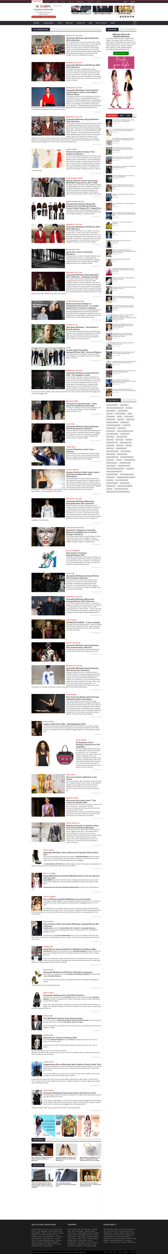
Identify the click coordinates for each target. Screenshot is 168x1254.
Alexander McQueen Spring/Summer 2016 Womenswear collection (82, 427)
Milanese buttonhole (112, 422)
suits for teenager (120, 413)
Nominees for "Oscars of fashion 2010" (60, 1037)
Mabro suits (120, 445)
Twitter (123, 17)
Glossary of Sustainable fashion (115, 468)
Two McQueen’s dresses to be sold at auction (63, 1018)
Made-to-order (119, 1229)
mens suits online (125, 451)
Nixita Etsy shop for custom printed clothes (118, 491)
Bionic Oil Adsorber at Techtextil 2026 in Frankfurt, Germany (123, 278)
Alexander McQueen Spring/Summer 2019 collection (82, 39)
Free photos (110, 480)
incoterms (119, 460)
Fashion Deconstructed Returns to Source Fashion (123, 194)
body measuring (124, 483)
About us (71, 1)
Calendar (55, 1)
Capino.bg (109, 489)
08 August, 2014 (97, 717)
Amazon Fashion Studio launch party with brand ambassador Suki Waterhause (83, 474)
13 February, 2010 (96, 1085)
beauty (130, 413)
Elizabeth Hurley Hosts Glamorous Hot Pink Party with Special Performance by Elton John (123, 270)
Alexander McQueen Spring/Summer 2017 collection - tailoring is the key (82, 276)
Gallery (63, 1)
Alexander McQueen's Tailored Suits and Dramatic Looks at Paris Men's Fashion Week (82, 92)
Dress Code (69, 23)
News (90, 23)
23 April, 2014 (98, 770)
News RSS (70, 1252)
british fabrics (110, 437)
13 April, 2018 (98, 173)
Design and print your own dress (126, 477)
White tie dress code (125, 442)
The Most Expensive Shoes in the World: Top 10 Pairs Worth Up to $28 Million (66, 1159)
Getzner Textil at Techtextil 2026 (121, 259)
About (110, 1252)
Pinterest (125, 17)
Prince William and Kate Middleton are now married (66, 899)
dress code (110, 413)
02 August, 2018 (97, 83)
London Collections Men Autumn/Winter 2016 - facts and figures (83, 351)
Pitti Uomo (128, 445)
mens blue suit (124, 422)
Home (105, 1252)
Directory (46, 1)
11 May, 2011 (98, 892)
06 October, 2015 (97, 440)
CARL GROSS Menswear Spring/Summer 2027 (123, 204)
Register (132, 1)
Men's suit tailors (86, 1229)
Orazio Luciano (129, 416)
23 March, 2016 (97, 341)
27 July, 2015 (98, 494)
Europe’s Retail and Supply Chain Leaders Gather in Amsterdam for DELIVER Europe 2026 (124, 214)
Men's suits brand (122, 454)
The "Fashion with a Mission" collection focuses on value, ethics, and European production (123, 307)
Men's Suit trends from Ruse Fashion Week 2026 (124, 232)
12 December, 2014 (96, 654)
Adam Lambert (124, 405)
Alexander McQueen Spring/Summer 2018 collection (82, 120)
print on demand (111, 465)
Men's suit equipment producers (83, 1235)
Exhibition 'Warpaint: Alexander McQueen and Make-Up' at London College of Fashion (81, 532)
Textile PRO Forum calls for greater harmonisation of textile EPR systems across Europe (122, 149)
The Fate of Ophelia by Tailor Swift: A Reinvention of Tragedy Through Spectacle (124, 389)
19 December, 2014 (96, 633)
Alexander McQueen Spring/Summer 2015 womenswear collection (82, 646)
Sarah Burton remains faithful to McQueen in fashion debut (69, 949)
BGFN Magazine (37, 1)
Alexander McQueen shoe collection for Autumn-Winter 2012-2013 (70, 853)
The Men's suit (81, 23)
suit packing (110, 439)
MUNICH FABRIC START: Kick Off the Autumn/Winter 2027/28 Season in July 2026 (123, 186)
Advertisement (80, 1)
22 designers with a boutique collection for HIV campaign (88, 744)
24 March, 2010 (97, 1057)
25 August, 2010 (97, 988)
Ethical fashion (111, 477)
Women (113, 23)
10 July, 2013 (98, 818)
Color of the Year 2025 (122, 480)
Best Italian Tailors (121, 448)
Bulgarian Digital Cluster (80, 1252)
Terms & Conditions (123, 1252)
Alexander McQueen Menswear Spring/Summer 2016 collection (80, 502)
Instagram (130, 17)
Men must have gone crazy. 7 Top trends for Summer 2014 (81, 801)
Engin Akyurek (121, 428)
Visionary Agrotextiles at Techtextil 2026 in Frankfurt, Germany (124, 287)
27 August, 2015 (97, 462)
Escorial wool (110, 460)
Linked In (128, 17)
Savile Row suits (125, 434)
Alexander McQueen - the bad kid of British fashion (82, 328)
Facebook (120, 17)
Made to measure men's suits (125, 431)
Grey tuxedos (110, 445)
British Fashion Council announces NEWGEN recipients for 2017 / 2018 (82, 181)
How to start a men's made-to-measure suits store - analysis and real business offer (90, 1184)
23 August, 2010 (97, 1011)
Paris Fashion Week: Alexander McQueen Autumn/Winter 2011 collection (71, 925)
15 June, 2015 (98, 523)
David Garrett (126, 425)
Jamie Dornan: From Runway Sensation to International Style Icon (123, 167)
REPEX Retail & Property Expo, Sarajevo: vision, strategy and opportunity (123, 352)
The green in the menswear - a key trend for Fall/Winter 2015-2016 (81, 404)
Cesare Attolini (110, 416)
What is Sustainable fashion (114, 471)
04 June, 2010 (98, 1030)
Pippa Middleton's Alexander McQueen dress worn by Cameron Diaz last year (71, 877)
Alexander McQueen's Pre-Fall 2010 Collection (63, 995)
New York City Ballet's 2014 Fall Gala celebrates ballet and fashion (82, 698)
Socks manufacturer (112, 483)
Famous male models (112, 457)
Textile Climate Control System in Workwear (121, 241)
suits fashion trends (112, 474)
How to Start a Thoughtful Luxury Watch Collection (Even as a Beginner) (42, 1159)
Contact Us (90, 1)
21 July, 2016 (98, 296)
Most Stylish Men (101, 23)
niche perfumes (111, 486)
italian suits (121, 419)
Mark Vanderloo (111, 411)
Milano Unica (110, 448)
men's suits (46, 1229)
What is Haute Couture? (121, 489)
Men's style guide (42, 1231)
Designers (36, 23)
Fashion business (48, 23)
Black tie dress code (112, 442)
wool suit (119, 416)
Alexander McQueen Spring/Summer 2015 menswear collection (82, 669)
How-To (59, 23)
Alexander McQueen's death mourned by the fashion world (69, 1093)
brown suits (129, 408)
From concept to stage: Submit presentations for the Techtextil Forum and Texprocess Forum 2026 (124, 381)
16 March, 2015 (97, 592)
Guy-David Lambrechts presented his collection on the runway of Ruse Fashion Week (123, 298)
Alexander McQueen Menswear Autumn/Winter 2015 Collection (80, 600)
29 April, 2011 (98, 917)
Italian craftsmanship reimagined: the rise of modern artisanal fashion (124, 371)
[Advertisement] (83, 1202)
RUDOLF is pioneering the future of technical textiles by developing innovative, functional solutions (124, 251)
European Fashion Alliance (125, 486)
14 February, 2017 (96, 266)
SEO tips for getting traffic (113, 425)
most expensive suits (112, 451)
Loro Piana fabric (122, 411)
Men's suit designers (78, 1231)
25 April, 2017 (98, 196)
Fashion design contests (126, 474)
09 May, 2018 (98, 144)
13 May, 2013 (98, 845)
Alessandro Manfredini (127, 457)
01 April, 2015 (98, 544)
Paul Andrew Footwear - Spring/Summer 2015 (77, 554)
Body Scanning (111, 454)
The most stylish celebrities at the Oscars (81, 778)
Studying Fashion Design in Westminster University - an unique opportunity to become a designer (82, 305)
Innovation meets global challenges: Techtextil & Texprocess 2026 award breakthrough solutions (122, 335)
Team (115, 1252)
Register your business (121, 53)
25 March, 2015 (97, 567)
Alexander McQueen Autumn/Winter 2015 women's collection (82, 577)
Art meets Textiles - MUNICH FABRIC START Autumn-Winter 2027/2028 (122, 157)
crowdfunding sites (112, 463)
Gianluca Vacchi (111, 428)
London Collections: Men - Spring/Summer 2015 (64, 724)
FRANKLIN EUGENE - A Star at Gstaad (83, 622)
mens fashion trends (112, 434)
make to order (130, 419)
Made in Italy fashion (124, 465)
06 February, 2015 (96, 615)
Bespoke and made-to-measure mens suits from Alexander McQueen (82, 826)
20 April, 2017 (98, 216)
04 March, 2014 (97, 793)
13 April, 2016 (98, 320)
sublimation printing (125, 463)
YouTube (133, 17)
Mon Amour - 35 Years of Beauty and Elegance (122, 222)
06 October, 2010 (97, 965)
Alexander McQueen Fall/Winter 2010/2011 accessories (67, 972)
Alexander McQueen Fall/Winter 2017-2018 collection (83, 228)
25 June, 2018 (98, 112)
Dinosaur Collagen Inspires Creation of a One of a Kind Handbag (123, 176)
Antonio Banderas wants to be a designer (80, 450)
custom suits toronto (112, 405)
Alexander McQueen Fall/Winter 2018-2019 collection (83, 66)
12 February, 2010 (96, 1110)
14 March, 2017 (97, 244)
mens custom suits (122, 437)
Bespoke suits (131, 1242)
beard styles (130, 468)
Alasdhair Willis (111, 419)
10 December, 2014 (96, 690)
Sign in (125, 1)
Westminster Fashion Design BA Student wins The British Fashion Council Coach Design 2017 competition (83, 206)
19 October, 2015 (97, 414)
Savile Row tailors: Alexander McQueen (79, 253)
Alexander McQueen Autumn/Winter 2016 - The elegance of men (82, 374)
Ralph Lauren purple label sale (115, 408)
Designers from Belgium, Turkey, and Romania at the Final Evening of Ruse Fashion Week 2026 (122, 325)
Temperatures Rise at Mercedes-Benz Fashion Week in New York (72, 1064)
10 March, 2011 (97, 942)
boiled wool (129, 439)
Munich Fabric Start (130, 460)
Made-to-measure (109, 1229)
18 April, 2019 (98, 58)
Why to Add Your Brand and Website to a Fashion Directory (123, 343)
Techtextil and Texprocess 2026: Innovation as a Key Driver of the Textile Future (124, 362)
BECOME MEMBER (130, 29)
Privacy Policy (133, 1252)
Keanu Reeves (111, 431)
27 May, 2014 (98, 734)
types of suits (119, 439)
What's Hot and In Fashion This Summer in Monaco (80, 153)
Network (99, 1)
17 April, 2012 (98, 868)
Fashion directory (53, 1231)
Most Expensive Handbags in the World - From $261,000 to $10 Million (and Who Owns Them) (90, 1159)
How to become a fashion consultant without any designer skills (66, 1184)
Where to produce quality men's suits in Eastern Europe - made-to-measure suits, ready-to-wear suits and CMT (42, 1185)
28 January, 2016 (97, 360)
